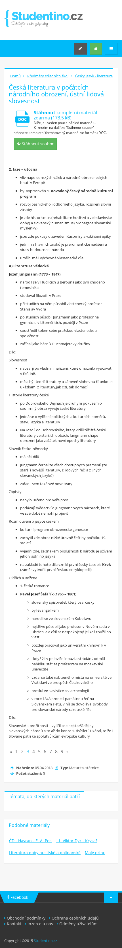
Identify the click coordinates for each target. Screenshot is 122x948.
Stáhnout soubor (37, 143)
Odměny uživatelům (78, 923)
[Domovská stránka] (43, 18)
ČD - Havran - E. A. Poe (30, 840)
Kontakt (14, 923)
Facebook (18, 897)
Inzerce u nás (40, 923)
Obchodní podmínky (26, 918)
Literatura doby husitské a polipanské (45, 852)
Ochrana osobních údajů (75, 918)
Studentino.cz (45, 940)
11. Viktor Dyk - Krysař (76, 840)
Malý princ (95, 852)
